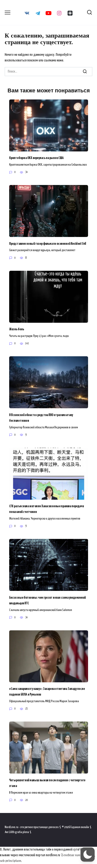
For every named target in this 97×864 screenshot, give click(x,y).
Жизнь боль (16, 329)
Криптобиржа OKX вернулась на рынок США (36, 158)
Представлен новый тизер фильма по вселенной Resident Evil (47, 243)
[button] (88, 854)
